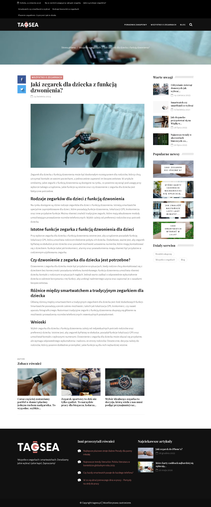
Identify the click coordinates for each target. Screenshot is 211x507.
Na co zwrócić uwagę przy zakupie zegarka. (63, 3)
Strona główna (68, 47)
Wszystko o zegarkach (163, 25)
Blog (183, 25)
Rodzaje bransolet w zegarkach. (66, 9)
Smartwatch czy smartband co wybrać (182, 104)
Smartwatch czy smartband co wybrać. (34, 9)
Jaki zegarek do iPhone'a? (169, 449)
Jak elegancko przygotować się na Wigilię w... (181, 120)
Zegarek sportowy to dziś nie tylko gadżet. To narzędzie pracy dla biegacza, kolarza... (79, 402)
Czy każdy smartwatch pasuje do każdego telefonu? (108, 472)
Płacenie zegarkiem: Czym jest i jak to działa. (37, 15)
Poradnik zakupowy (135, 25)
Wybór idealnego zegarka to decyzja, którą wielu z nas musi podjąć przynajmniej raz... (123, 402)
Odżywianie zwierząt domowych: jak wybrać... (181, 88)
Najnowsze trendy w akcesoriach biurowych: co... (181, 137)
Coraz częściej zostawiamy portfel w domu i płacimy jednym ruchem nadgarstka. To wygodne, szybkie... (36, 403)
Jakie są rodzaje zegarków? (94, 3)
